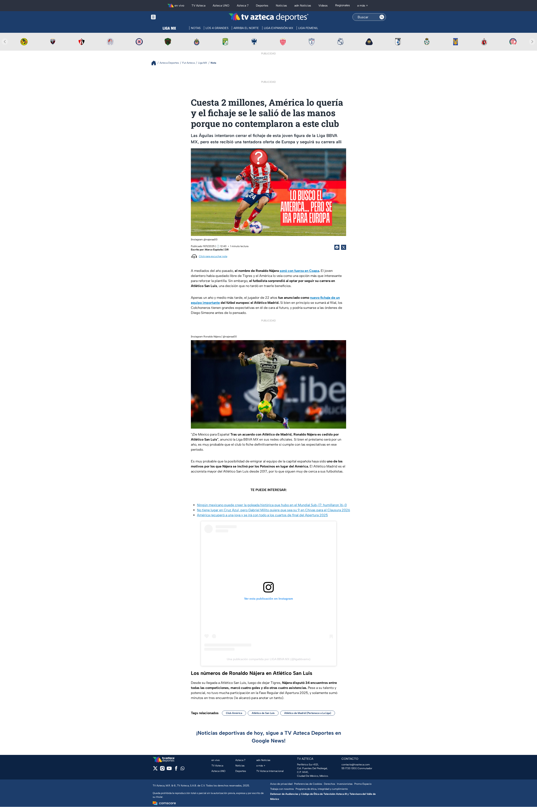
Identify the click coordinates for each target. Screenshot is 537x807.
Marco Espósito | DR (217, 249)
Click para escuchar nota (213, 256)
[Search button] (381, 17)
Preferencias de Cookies (308, 783)
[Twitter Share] (343, 247)
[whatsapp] (182, 769)
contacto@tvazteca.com (355, 764)
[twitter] (155, 770)
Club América (234, 713)
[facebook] (176, 770)
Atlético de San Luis (263, 713)
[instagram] (162, 770)
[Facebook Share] (336, 247)
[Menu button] (168, 17)
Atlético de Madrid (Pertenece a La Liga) (307, 713)
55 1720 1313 (348, 768)
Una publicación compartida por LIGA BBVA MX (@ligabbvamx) (268, 659)
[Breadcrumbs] (155, 63)
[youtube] (169, 770)
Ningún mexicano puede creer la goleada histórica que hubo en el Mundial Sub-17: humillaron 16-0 (272, 505)
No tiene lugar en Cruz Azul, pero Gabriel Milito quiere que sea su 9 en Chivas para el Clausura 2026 (273, 510)
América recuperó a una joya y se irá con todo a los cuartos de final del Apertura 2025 (262, 515)
